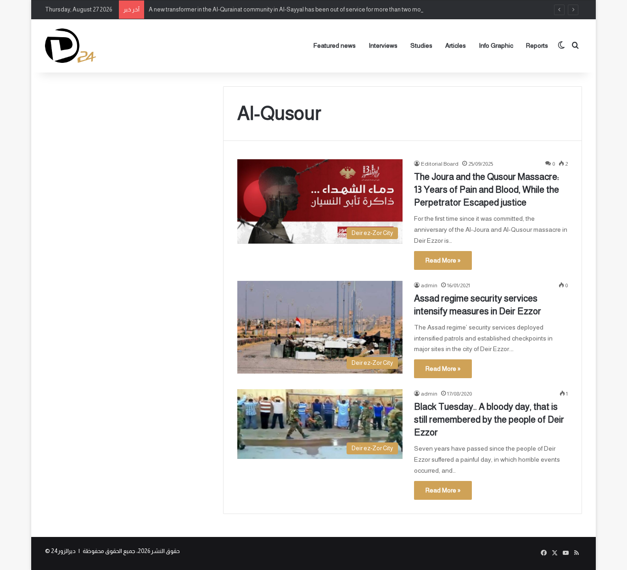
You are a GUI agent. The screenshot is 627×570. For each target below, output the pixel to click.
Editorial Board (440, 164)
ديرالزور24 (63, 551)
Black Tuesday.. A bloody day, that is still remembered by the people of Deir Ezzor (489, 419)
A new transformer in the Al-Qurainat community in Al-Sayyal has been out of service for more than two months (290, 9)
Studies (421, 45)
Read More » (442, 260)
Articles (455, 45)
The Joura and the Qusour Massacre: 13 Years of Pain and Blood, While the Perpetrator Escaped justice (486, 189)
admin (429, 285)
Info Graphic (496, 45)
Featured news (335, 45)
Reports (537, 45)
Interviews (383, 45)
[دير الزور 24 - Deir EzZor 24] (70, 45)
